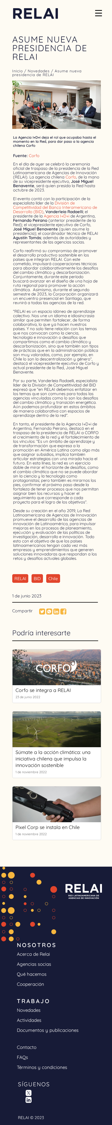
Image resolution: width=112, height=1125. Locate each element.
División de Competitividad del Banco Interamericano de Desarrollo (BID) (55, 207)
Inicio (18, 71)
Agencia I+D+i (56, 216)
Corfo (34, 155)
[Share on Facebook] (63, 613)
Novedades (39, 71)
